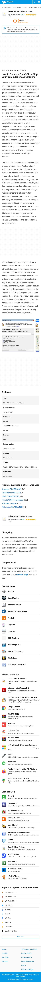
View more (20, 937)
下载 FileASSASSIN (9, 503)
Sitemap (5, 961)
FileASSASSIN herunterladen (13, 500)
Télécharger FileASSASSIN (12, 507)
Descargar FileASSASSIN (11, 489)
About (4, 949)
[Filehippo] (7, 2)
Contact (4, 953)
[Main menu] (39, 2)
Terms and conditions (29, 949)
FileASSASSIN (20, 11)
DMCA (23, 965)
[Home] (2, 8)
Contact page (22, 575)
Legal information (27, 961)
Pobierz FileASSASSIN (10, 496)
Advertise (5, 957)
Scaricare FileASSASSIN (11, 493)
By (14, 15)
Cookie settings (27, 969)
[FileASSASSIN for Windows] (4, 13)
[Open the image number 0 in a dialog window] (18, 335)
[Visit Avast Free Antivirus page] (20, 21)
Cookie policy (26, 953)
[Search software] (34, 2)
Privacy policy (26, 957)
